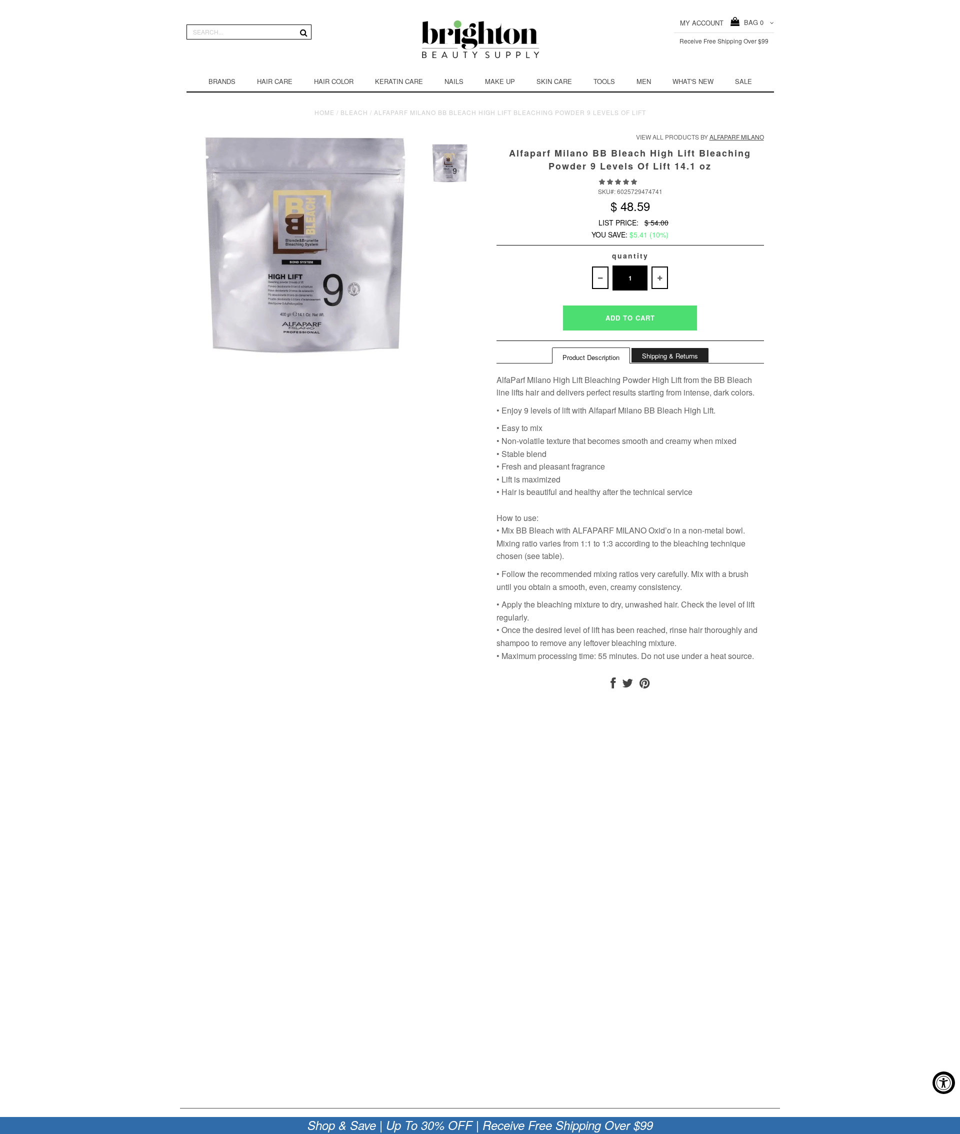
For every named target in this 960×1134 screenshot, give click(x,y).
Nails (454, 81)
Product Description (591, 357)
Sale (743, 81)
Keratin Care (399, 81)
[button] (618, 181)
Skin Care (554, 81)
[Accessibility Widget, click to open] (943, 1083)
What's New (693, 81)
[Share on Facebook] (613, 684)
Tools (604, 81)
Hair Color (334, 81)
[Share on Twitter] (627, 684)
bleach (354, 112)
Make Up (500, 81)
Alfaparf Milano (737, 136)
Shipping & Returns (670, 355)
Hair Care (274, 81)
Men (643, 81)
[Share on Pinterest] (645, 684)
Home (324, 112)
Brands (222, 81)
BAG (752, 22)
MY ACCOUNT (702, 23)
